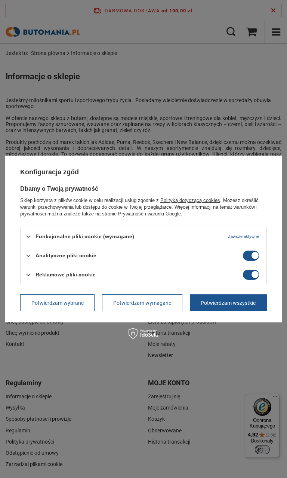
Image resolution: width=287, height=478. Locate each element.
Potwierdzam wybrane (57, 303)
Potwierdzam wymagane (142, 303)
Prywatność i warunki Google (149, 214)
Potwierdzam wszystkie (228, 303)
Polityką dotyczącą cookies (190, 200)
